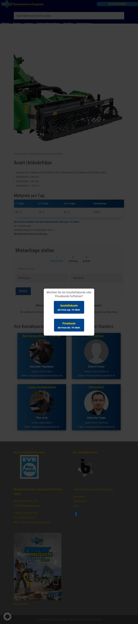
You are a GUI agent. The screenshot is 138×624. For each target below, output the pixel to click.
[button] (7, 616)
